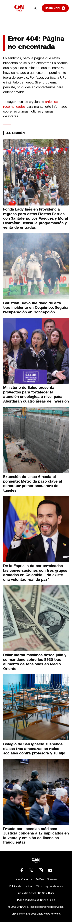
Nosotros (52, 879)
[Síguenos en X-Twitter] (31, 870)
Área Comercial (24, 879)
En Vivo (40, 879)
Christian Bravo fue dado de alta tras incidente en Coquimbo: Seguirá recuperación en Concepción (35, 307)
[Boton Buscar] (35, 8)
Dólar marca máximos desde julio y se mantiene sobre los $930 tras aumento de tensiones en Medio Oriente (34, 661)
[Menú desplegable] (8, 8)
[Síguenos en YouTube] (50, 870)
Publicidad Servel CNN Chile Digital (36, 893)
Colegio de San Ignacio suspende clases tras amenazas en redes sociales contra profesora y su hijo (34, 749)
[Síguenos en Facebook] (21, 870)
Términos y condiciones (49, 886)
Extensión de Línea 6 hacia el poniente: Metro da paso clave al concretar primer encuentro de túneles (32, 483)
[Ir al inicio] (19, 8)
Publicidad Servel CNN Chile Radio (36, 900)
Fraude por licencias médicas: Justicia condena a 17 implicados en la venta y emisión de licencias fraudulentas (36, 835)
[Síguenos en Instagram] (41, 870)
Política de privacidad (21, 886)
